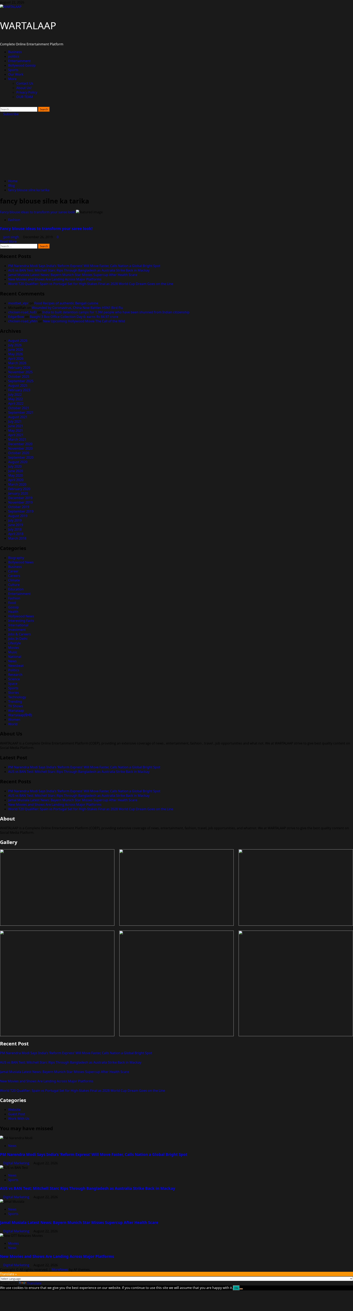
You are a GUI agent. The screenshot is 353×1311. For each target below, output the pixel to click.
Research (15, 674)
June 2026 (15, 349)
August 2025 (17, 385)
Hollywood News (21, 616)
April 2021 (15, 435)
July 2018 (15, 529)
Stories (13, 692)
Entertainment (19, 61)
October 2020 (18, 453)
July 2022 (15, 394)
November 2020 (20, 448)
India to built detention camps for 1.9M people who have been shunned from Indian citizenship (116, 312)
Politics (13, 670)
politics (13, 56)
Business (15, 52)
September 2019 (21, 511)
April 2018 (15, 534)
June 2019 (15, 525)
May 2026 (15, 354)
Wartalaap (16, 710)
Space (12, 683)
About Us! (23, 88)
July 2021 (15, 421)
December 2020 (20, 444)
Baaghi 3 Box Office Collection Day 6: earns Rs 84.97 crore (74, 316)
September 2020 (21, 457)
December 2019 (20, 498)
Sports (13, 70)
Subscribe (10, 114)
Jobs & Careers (19, 634)
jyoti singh (11, 237)
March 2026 (17, 363)
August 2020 (17, 462)
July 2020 (15, 466)
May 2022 (15, 399)
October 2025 (18, 376)
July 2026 (15, 345)
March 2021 (17, 439)
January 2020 (18, 493)
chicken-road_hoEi (22, 312)
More (12, 79)
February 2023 (19, 390)
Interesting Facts (21, 620)
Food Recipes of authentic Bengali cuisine (66, 303)
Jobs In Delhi (17, 638)
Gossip (13, 607)
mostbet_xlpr (18, 303)
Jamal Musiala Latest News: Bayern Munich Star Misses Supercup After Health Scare (72, 275)
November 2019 (20, 502)
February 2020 (19, 489)
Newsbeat (16, 665)
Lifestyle (14, 643)
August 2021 (17, 417)
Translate (34, 1283)
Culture (14, 584)
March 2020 (17, 484)
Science (14, 679)
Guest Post (16, 1114)
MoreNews (60, 1269)
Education (16, 589)
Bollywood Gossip (22, 65)
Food (12, 602)
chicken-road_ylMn (22, 321)
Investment (17, 629)
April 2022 (15, 403)
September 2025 (21, 381)
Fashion (14, 220)
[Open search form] (1, 104)
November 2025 (20, 372)
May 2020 (15, 475)
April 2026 (15, 358)
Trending (15, 701)
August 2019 (17, 516)
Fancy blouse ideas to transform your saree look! (37, 212)
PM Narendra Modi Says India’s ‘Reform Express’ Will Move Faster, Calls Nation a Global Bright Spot (84, 266)
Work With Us (18, 1118)
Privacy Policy (26, 92)
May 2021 (15, 430)
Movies (13, 647)
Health (13, 611)
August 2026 (17, 340)
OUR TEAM (24, 97)
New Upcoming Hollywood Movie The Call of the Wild (84, 321)
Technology (17, 697)
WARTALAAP (28, 25)
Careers (14, 575)
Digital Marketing (16, 1163)
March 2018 (17, 538)
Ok (236, 1288)
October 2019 (18, 507)
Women (14, 719)
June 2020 (15, 471)
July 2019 (15, 520)
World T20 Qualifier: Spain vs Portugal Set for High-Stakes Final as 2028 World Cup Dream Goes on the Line (90, 284)
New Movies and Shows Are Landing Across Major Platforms (55, 279)
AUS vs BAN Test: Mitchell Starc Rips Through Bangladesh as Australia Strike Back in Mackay (79, 270)
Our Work (15, 74)
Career (13, 571)
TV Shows (15, 706)
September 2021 (21, 412)
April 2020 (15, 480)
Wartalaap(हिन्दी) (20, 715)
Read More (8, 241)
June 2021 (15, 426)
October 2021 (18, 408)
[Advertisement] (176, 146)
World (13, 724)
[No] (241, 1289)
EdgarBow (16, 316)
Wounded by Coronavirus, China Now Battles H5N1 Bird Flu (77, 307)
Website (14, 1109)
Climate (14, 580)
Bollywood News (21, 562)
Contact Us (24, 83)
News (12, 661)
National (14, 656)
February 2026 (19, 367)
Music (12, 652)
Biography (16, 557)
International (18, 625)
